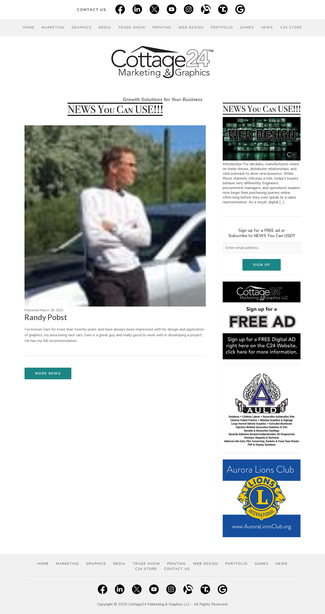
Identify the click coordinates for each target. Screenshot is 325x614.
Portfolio (222, 27)
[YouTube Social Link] (171, 10)
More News (48, 373)
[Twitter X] (154, 10)
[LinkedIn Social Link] (137, 10)
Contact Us (91, 10)
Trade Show (132, 27)
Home (28, 27)
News (267, 27)
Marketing (53, 27)
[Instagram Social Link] (188, 10)
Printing (162, 27)
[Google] (240, 10)
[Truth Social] (223, 10)
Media (105, 27)
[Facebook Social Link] (120, 10)
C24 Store (291, 27)
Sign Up (261, 265)
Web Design (191, 27)
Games (247, 27)
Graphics (82, 27)
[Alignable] (206, 10)
